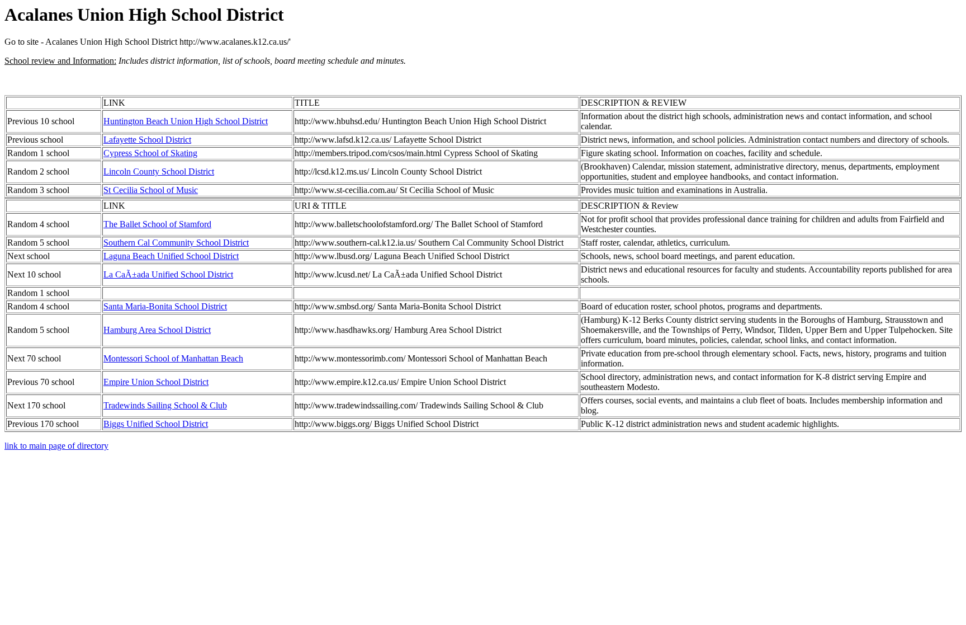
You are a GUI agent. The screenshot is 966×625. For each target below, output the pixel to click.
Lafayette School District (147, 139)
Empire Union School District (156, 382)
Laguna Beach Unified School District (171, 256)
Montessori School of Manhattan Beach (173, 358)
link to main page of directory (56, 445)
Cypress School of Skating (150, 153)
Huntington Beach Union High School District (185, 121)
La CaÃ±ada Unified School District (168, 274)
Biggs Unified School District (155, 424)
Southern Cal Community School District (176, 242)
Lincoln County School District (158, 171)
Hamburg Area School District (157, 330)
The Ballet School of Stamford (157, 224)
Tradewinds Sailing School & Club (165, 405)
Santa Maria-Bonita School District (165, 306)
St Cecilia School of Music (150, 190)
